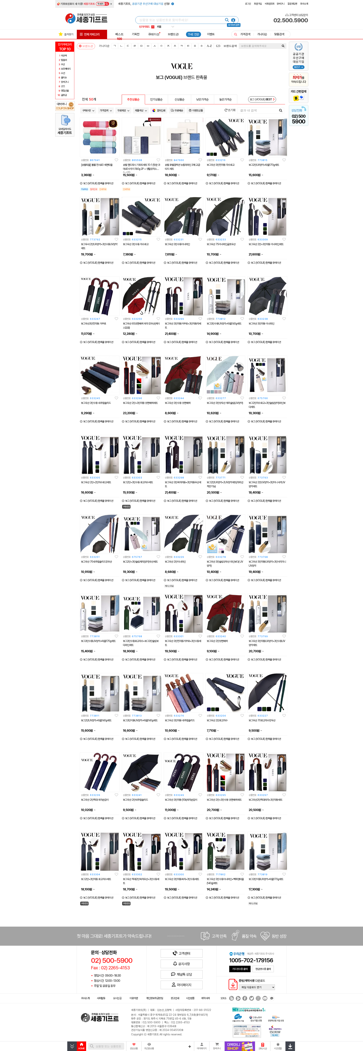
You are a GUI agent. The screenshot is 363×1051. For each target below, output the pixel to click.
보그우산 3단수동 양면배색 (177, 402)
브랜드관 (173, 34)
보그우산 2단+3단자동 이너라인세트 (266, 244)
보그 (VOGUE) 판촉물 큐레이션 (98, 183)
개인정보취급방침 (154, 998)
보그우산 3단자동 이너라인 (261, 323)
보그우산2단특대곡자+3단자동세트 (265, 799)
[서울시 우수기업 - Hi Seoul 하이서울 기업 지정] (238, 1017)
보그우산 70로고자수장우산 (262, 720)
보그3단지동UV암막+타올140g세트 (140, 720)
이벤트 (211, 34)
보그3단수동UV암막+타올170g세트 (98, 641)
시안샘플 (190, 998)
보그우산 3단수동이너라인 (177, 244)
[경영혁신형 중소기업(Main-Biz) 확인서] (276, 1018)
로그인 (248, 3)
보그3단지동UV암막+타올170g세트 (266, 879)
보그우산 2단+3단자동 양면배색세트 (140, 402)
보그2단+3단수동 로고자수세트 (138, 482)
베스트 (119, 36)
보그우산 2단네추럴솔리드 (135, 799)
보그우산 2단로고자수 (217, 720)
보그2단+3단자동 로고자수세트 (96, 879)
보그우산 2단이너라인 (175, 561)
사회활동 (101, 998)
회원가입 (258, 3)
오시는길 (117, 998)
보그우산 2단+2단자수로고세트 (96, 482)
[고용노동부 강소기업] (255, 1018)
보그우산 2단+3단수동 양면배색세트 (224, 799)
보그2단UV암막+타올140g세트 (96, 720)
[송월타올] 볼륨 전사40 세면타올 (96, 164)
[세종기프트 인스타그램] (258, 998)
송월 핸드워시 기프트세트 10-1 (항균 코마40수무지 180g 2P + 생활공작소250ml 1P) (141, 168)
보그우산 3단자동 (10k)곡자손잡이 (181, 799)
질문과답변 (292, 3)
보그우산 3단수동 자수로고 (135, 244)
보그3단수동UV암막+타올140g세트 (224, 323)
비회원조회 (269, 3)
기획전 (135, 34)
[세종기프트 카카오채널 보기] (271, 998)
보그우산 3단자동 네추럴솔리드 (180, 720)
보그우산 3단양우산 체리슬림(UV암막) (225, 402)
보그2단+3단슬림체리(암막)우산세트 (140, 561)
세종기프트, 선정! (144, 4)
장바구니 (280, 3)
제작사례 (205, 998)
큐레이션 (153, 34)
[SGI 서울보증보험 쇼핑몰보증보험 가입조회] (247, 1030)
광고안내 (175, 998)
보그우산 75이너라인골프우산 (221, 244)
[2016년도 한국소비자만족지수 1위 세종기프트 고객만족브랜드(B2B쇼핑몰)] (249, 1009)
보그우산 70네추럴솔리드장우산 (96, 561)
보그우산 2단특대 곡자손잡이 (95, 799)
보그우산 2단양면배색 (217, 641)
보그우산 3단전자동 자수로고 (220, 164)
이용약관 (134, 998)
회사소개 (304, 3)
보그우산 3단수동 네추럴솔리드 (96, 402)
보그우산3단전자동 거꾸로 (93, 323)
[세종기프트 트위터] (251, 998)
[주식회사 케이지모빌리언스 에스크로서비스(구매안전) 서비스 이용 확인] (275, 1030)
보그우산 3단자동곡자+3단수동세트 (182, 879)
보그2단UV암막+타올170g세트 (264, 164)
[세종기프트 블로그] (230, 998)
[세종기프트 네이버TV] (238, 998)
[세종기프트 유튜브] (264, 998)
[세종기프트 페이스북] (244, 998)
